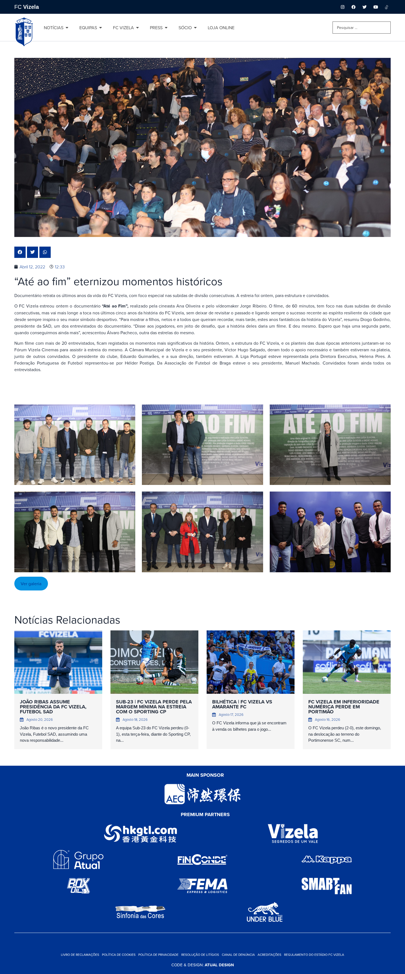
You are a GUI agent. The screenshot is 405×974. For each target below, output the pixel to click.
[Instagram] (342, 7)
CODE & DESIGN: (202, 965)
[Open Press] (166, 27)
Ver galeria (31, 584)
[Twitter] (364, 7)
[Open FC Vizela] (137, 27)
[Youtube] (375, 7)
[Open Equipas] (100, 27)
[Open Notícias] (67, 27)
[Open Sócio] (195, 27)
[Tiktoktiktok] (386, 7)
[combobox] (362, 27)
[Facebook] (353, 7)
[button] (20, 252)
